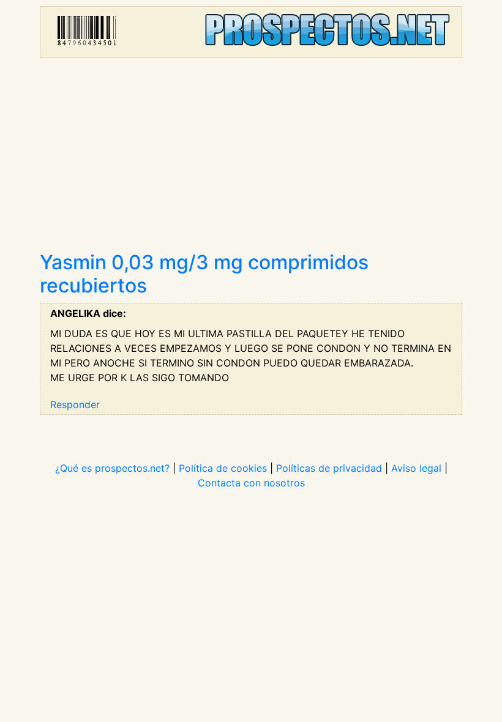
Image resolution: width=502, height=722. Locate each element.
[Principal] (251, 32)
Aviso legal (416, 468)
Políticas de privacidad (329, 468)
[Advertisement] (251, 159)
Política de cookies (223, 468)
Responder (75, 404)
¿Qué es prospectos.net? (112, 468)
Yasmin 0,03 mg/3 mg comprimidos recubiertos (204, 273)
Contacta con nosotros (251, 483)
